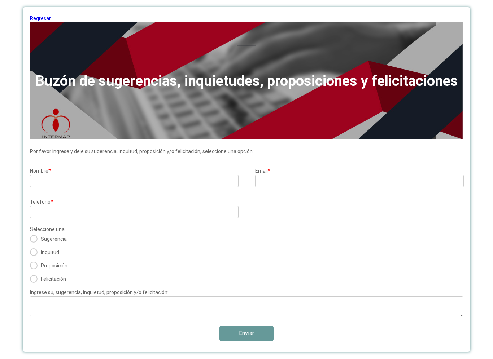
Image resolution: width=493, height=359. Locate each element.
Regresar (40, 18)
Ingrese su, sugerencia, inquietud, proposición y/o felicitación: (99, 292)
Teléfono (41, 202)
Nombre (40, 171)
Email (262, 171)
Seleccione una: (48, 229)
